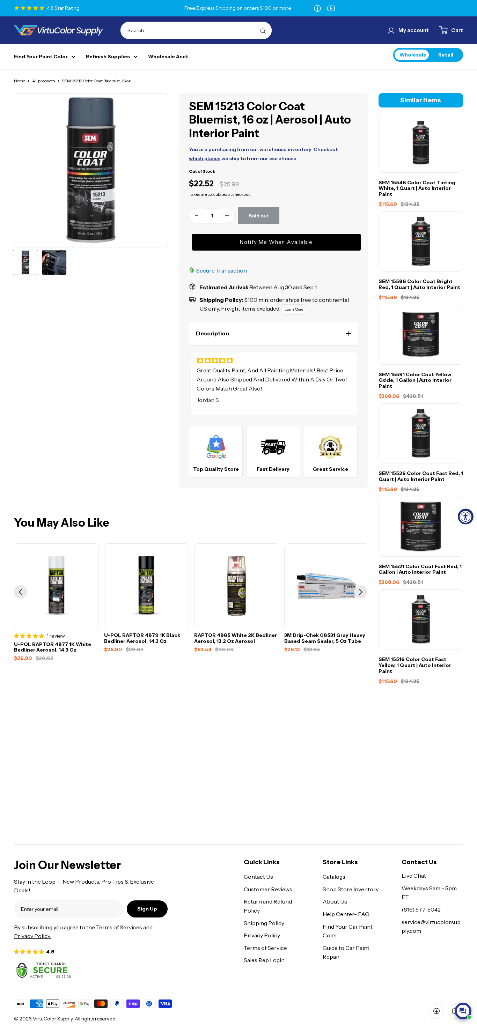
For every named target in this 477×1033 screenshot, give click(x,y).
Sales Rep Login (264, 960)
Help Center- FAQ (346, 914)
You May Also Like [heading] (61, 522)
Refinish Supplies (108, 57)
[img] (274, 361)
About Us (335, 901)
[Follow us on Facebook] (317, 8)
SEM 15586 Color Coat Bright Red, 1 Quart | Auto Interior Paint (419, 284)
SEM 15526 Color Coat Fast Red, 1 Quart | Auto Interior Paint (421, 476)
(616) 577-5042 (421, 909)
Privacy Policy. (32, 935)
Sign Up (147, 909)
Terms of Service (265, 947)
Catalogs (334, 876)
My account (413, 30)
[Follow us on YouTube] (331, 8)
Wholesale (412, 54)
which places (204, 158)
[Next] (360, 592)
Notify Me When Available (276, 242)
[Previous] (20, 592)
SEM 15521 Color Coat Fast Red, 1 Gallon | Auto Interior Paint (420, 569)
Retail (445, 54)
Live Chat (414, 875)
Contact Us (258, 876)
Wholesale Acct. (169, 57)
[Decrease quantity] (196, 215)
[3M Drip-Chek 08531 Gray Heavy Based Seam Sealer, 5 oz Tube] (326, 585)
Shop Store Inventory (351, 889)
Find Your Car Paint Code (348, 931)
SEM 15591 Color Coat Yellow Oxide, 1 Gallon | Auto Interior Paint (415, 380)
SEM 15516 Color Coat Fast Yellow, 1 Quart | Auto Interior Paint (415, 665)
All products (43, 80)
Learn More (294, 309)
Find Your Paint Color (41, 57)
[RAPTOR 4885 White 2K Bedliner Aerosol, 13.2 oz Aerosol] (236, 585)
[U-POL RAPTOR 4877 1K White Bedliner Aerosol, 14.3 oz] (56, 585)
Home (19, 80)
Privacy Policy (262, 935)
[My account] (391, 30)
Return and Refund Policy (268, 906)
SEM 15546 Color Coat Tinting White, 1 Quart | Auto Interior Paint (417, 188)
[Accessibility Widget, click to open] (466, 517)
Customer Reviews (268, 889)
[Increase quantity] (227, 215)
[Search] (263, 30)
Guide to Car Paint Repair (346, 952)
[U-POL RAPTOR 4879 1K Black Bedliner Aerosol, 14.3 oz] (146, 585)
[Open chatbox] (463, 1011)
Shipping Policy (264, 923)
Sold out (259, 216)
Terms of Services (119, 927)
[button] (273, 333)
